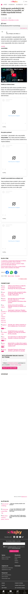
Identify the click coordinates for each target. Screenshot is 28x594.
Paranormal (4, 573)
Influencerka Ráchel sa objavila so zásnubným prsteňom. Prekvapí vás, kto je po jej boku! (17, 287)
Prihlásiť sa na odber (14, 551)
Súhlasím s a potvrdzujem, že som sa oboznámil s (14, 547)
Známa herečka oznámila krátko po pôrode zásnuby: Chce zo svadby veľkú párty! (17, 294)
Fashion (16, 560)
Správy (5, 4)
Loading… (4, 126)
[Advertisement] (14, 434)
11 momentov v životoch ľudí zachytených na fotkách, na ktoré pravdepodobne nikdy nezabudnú (13, 261)
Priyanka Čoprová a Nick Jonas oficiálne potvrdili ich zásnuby (16, 350)
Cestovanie (17, 566)
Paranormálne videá (6, 578)
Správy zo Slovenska (6, 557)
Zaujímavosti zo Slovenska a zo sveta (9, 20)
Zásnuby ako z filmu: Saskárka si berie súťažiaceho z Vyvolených (17, 325)
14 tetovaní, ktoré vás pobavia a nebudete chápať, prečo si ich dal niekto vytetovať (12, 264)
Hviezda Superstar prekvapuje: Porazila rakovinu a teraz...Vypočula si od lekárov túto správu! (17, 300)
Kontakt (3, 585)
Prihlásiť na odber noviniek (10, 368)
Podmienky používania (19, 583)
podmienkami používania (13, 363)
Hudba (16, 559)
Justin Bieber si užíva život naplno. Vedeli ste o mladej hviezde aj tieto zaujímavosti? (17, 345)
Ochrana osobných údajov (20, 585)
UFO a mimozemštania (6, 574)
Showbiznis (11, 4)
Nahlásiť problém (23, 279)
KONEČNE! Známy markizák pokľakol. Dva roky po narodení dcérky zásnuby (16, 332)
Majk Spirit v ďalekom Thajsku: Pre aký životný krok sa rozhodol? (17, 311)
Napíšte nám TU (24, 496)
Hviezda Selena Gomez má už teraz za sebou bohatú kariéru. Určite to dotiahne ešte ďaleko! (13, 267)
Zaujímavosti (19, 4)
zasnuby (3, 46)
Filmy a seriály (18, 557)
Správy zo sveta (5, 559)
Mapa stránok (4, 587)
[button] (23, 1)
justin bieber (11, 276)
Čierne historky (5, 576)
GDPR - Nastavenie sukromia (20, 587)
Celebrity (16, 562)
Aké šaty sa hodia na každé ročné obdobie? (17, 504)
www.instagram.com (23, 28)
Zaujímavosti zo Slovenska (7, 567)
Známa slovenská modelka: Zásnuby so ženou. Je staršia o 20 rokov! (17, 306)
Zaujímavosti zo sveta (6, 569)
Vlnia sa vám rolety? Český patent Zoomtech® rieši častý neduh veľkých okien (17, 516)
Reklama (3, 583)
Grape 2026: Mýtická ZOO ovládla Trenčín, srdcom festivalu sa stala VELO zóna (17, 510)
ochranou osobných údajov (15, 364)
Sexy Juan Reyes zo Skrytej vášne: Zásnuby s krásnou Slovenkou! (17, 337)
